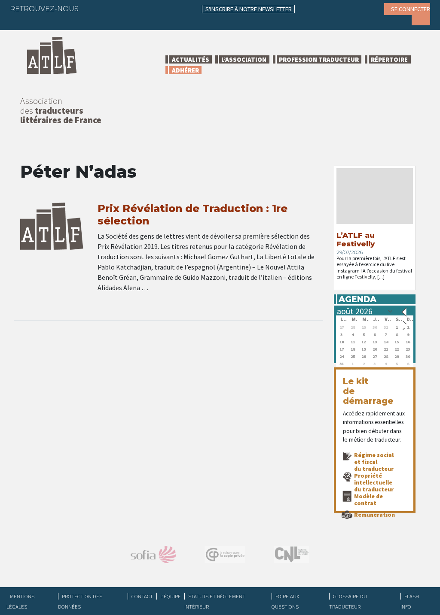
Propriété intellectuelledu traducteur (374, 482)
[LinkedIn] (126, 8)
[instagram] (143, 8)
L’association (243, 59)
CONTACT (142, 596)
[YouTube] (159, 8)
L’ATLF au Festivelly (355, 239)
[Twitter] (109, 8)
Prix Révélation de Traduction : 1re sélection (192, 214)
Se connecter (410, 9)
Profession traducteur (319, 59)
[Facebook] (92, 8)
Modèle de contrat (368, 499)
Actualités (190, 59)
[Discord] (22, 21)
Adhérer (185, 70)
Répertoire (389, 59)
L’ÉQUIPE (170, 596)
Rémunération (374, 514)
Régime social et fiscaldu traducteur (374, 462)
